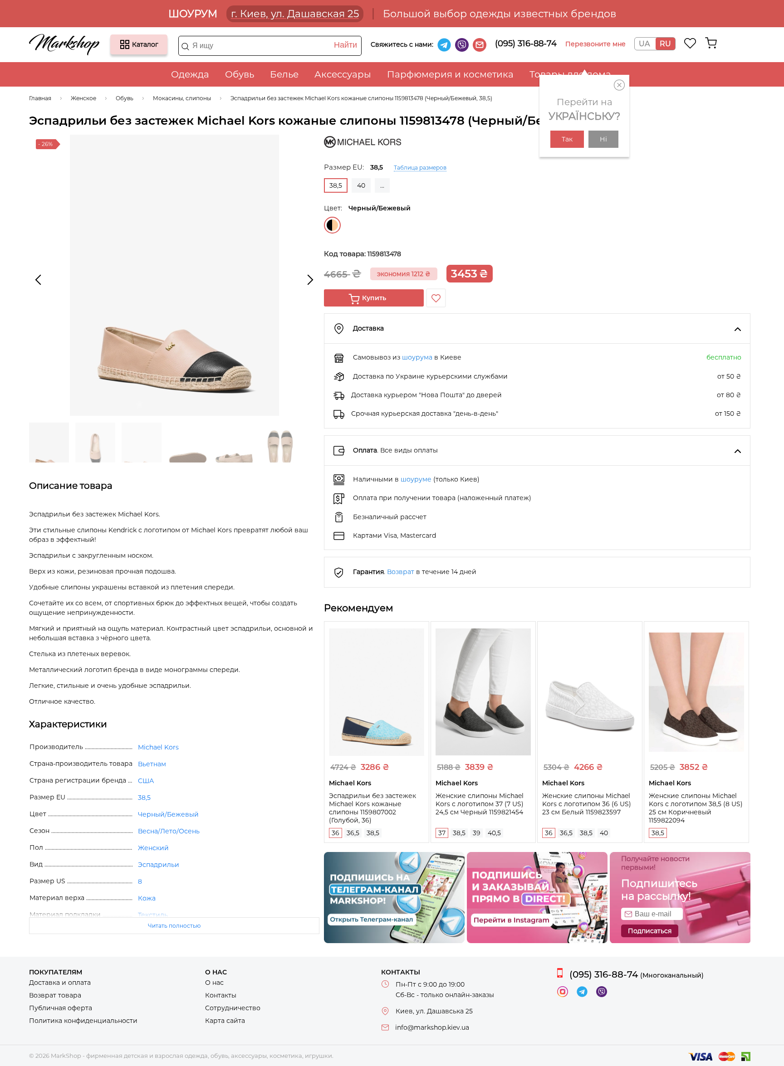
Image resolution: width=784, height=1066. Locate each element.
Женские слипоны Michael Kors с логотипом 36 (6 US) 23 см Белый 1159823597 (586, 804)
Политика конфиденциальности (83, 1021)
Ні (603, 139)
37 (442, 833)
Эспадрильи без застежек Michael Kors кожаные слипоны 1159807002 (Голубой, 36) (372, 808)
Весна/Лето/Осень (169, 831)
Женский (153, 848)
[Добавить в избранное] (436, 297)
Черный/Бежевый (332, 225)
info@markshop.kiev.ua (432, 1027)
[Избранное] (690, 43)
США (146, 781)
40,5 (494, 833)
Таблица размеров (420, 167)
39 (476, 833)
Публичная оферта (60, 1008)
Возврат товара (55, 995)
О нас (214, 982)
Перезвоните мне (595, 44)
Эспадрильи (158, 865)
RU (665, 43)
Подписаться (649, 931)
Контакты (220, 995)
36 (335, 833)
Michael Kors (158, 747)
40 (361, 185)
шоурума (417, 357)
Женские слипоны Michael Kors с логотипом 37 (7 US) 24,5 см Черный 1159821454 (480, 804)
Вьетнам (152, 764)
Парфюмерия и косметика (450, 74)
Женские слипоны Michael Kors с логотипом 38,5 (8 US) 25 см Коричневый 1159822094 (696, 808)
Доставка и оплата (60, 982)
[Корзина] (711, 43)
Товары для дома (570, 74)
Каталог (124, 44)
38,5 (373, 833)
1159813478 (384, 254)
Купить (374, 298)
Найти (345, 44)
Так (567, 139)
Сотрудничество (232, 1008)
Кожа (147, 898)
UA (644, 43)
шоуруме (416, 479)
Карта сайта (225, 1021)
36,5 (353, 833)
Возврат (400, 572)
